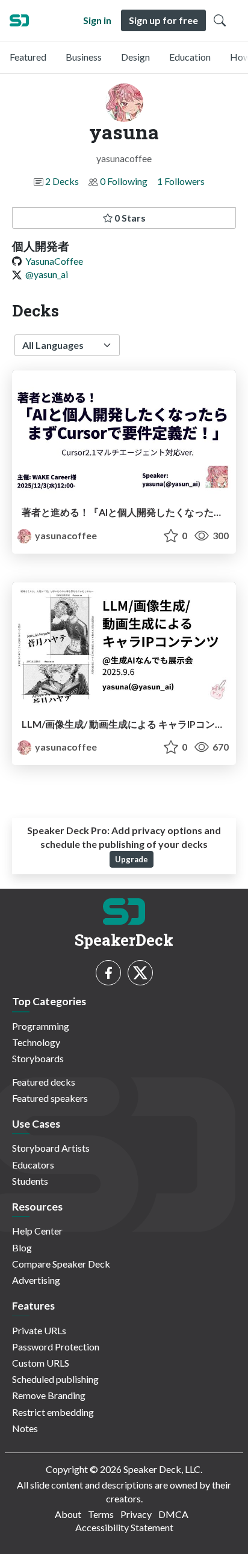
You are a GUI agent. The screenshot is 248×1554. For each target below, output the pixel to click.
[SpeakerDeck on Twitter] (140, 972)
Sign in (97, 20)
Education (190, 56)
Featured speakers (50, 1098)
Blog (22, 1247)
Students (30, 1181)
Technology (36, 1042)
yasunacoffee (65, 535)
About (68, 1514)
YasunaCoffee (54, 261)
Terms (101, 1514)
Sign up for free (163, 20)
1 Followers (181, 181)
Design (135, 56)
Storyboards (38, 1058)
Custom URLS (40, 1362)
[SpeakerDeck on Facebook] (108, 972)
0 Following (123, 181)
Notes (25, 1428)
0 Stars (129, 217)
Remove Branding (48, 1395)
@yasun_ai (46, 274)
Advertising (36, 1280)
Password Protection (55, 1346)
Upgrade (131, 859)
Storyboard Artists (51, 1147)
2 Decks (62, 181)
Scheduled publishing (55, 1379)
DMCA (173, 1514)
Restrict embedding (53, 1412)
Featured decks (43, 1081)
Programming (40, 1026)
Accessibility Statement (124, 1527)
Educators (33, 1164)
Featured (28, 56)
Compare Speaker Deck (61, 1263)
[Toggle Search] (220, 20)
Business (84, 56)
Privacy (136, 1514)
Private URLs (39, 1330)
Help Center (37, 1230)
